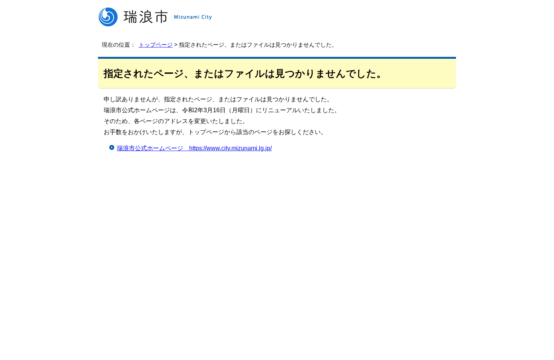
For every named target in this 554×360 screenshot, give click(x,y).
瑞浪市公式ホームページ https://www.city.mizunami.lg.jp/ (194, 148)
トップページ (156, 44)
